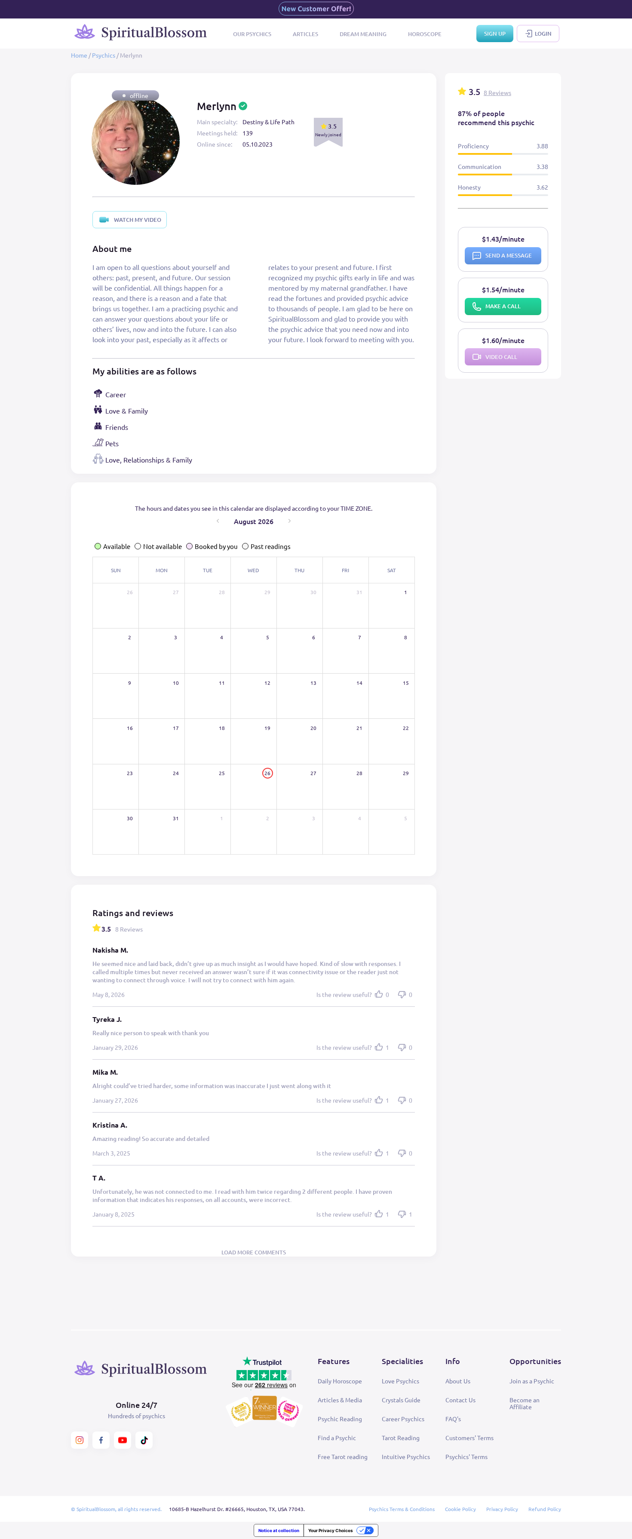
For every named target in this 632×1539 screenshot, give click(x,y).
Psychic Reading (340, 1419)
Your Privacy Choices (330, 1530)
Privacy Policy (502, 1509)
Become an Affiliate (524, 1403)
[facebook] (101, 1440)
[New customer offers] (316, 9)
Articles (305, 34)
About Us (457, 1381)
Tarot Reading (401, 1437)
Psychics (103, 55)
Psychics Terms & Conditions (402, 1509)
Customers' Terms (469, 1437)
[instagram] (79, 1440)
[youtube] (122, 1440)
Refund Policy (544, 1509)
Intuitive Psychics (406, 1456)
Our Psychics (252, 34)
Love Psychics (400, 1381)
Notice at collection (278, 1530)
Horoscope (425, 34)
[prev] (218, 521)
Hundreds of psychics (136, 1415)
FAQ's (453, 1419)
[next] (289, 521)
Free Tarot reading (343, 1456)
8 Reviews (497, 92)
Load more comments (253, 1252)
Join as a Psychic (531, 1381)
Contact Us (460, 1400)
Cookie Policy (460, 1509)
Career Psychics (403, 1419)
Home (79, 55)
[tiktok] (144, 1440)
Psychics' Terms (466, 1456)
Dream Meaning (363, 34)
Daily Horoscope (340, 1381)
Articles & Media (340, 1400)
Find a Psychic (337, 1437)
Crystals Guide (401, 1400)
